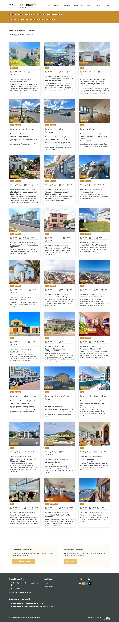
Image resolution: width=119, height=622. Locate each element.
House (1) (43, 603)
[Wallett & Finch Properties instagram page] (83, 583)
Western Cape (22, 30)
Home (48, 5)
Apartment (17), (14, 19)
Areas (66, 5)
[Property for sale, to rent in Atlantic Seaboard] (23, 5)
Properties (57, 5)
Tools (75, 5)
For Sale (11, 30)
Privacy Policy (48, 586)
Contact (100, 5)
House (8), (25, 19)
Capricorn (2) (13, 35)
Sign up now (70, 561)
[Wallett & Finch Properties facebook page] (79, 583)
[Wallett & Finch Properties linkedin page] (86, 583)
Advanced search (48, 19)
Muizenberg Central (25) (25, 35)
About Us (90, 5)
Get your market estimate (23, 561)
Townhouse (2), (35, 19)
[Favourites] (108, 5)
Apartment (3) (44, 606)
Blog (82, 5)
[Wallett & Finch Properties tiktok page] (90, 583)
